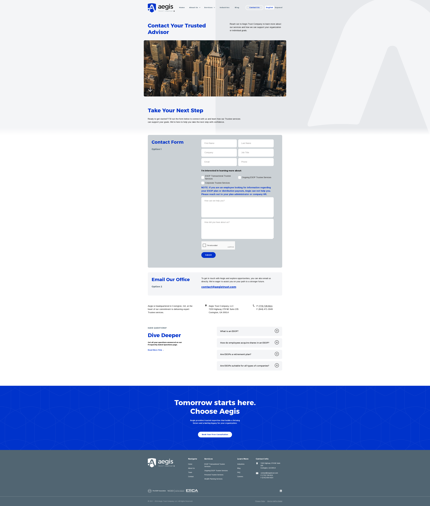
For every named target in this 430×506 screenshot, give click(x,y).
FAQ (238, 472)
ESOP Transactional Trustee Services (214, 465)
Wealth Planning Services (213, 479)
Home (182, 8)
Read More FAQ (156, 350)
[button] (194, 7)
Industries (224, 8)
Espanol (279, 8)
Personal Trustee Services (213, 475)
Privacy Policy (260, 501)
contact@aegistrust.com (218, 286)
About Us (191, 468)
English (269, 8)
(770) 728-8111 (266, 306)
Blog (237, 8)
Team (190, 472)
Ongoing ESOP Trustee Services (216, 470)
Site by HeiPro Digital (274, 501)
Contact (191, 476)
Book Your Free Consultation (215, 434)
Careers (240, 476)
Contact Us (254, 8)
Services (208, 459)
